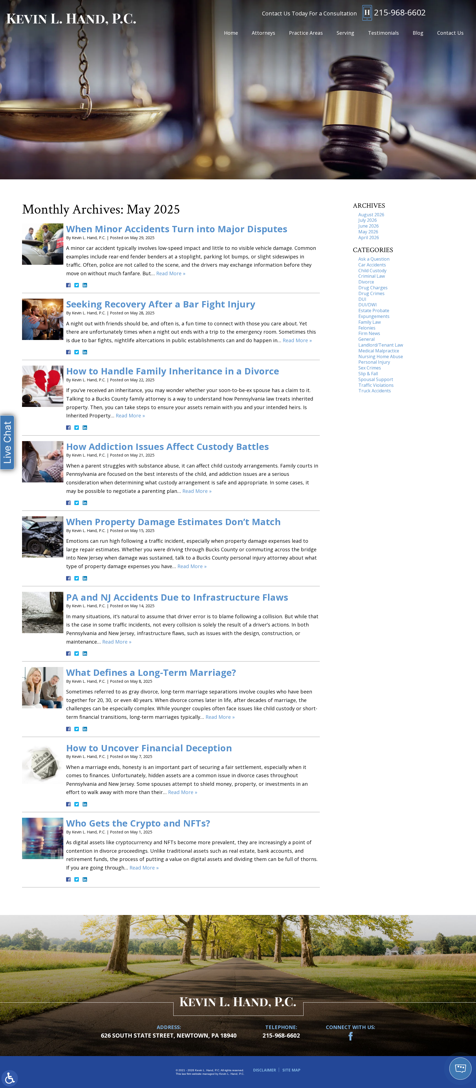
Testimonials (383, 32)
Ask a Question (374, 259)
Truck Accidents (374, 391)
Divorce (366, 282)
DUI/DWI (367, 305)
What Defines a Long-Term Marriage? (151, 672)
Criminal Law (371, 276)
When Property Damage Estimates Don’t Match (173, 521)
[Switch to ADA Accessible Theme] (9, 1078)
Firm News (369, 333)
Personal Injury (374, 362)
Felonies (366, 328)
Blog (418, 32)
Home (231, 32)
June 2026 (368, 226)
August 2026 (371, 215)
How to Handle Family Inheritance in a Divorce (172, 371)
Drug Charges (373, 288)
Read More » (170, 273)
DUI (362, 299)
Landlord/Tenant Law (380, 345)
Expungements (374, 316)
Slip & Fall (368, 374)
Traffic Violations (376, 385)
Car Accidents (372, 265)
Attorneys (263, 32)
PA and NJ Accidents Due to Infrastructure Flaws (177, 597)
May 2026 (368, 232)
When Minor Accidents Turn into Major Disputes (176, 229)
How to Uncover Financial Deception (149, 748)
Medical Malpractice (378, 351)
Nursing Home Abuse (380, 356)
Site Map (291, 1070)
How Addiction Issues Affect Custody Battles (167, 446)
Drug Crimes (371, 293)
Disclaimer (264, 1070)
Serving (345, 32)
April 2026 (368, 237)
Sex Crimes (369, 368)
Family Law (369, 322)
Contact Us (450, 32)
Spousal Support (375, 379)
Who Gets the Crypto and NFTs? (138, 823)
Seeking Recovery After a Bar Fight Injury (160, 304)
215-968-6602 (400, 12)
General (366, 339)
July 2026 (367, 220)
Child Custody (372, 271)
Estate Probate (373, 310)
